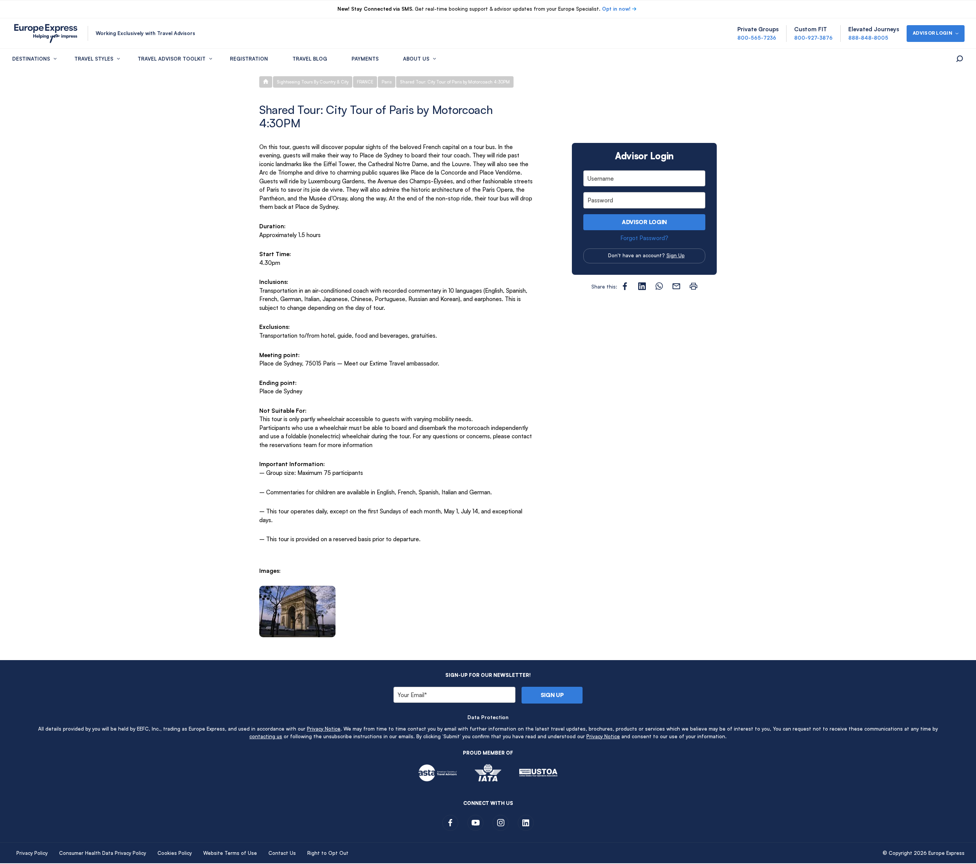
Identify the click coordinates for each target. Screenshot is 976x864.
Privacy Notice (323, 729)
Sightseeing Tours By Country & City (312, 82)
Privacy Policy (32, 853)
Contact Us (282, 853)
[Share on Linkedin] (642, 286)
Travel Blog (309, 59)
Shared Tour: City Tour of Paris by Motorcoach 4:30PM (455, 82)
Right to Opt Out (327, 853)
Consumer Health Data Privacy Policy (102, 853)
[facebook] (450, 823)
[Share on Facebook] (625, 286)
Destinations (31, 59)
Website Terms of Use (230, 853)
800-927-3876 (813, 38)
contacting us (265, 736)
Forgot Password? (644, 238)
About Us (416, 59)
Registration (249, 59)
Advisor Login (644, 222)
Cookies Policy (174, 853)
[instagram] (501, 823)
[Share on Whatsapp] (659, 286)
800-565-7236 (756, 38)
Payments (365, 59)
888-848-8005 (868, 38)
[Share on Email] (676, 286)
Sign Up (675, 255)
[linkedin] (526, 823)
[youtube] (475, 823)
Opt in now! (616, 9)
